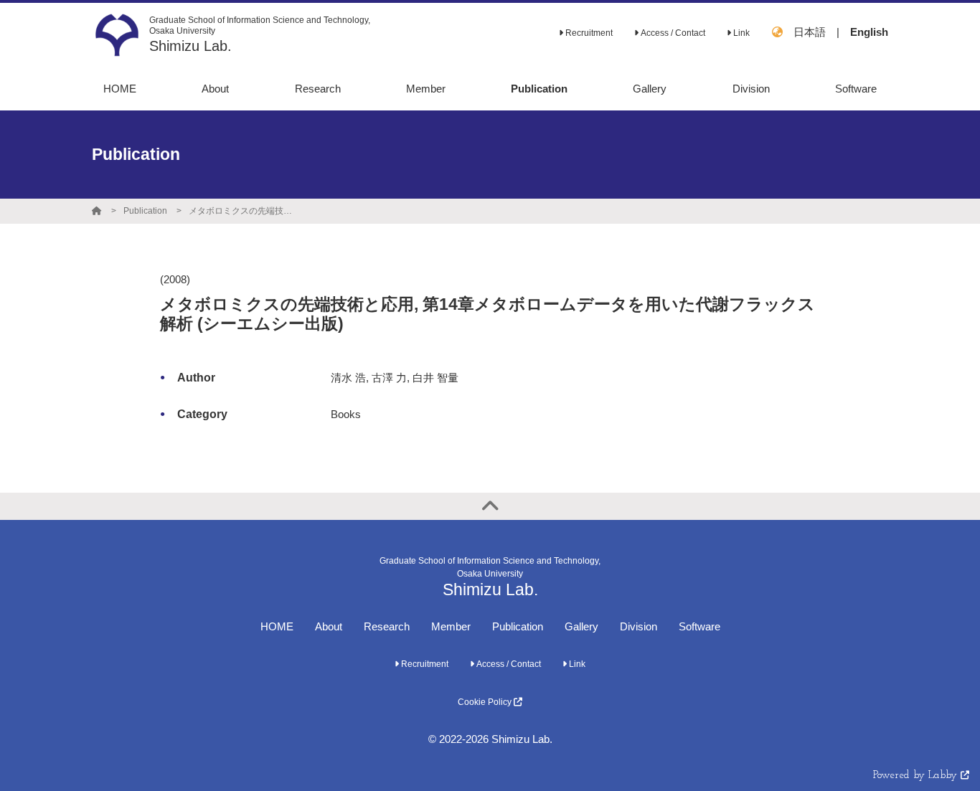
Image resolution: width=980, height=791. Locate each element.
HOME (276, 626)
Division (638, 626)
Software (699, 626)
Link (740, 33)
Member (451, 626)
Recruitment (588, 33)
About (328, 626)
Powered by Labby (917, 775)
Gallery (581, 626)
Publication (145, 211)
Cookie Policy (486, 702)
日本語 (809, 32)
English (869, 32)
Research (387, 626)
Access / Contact (672, 33)
